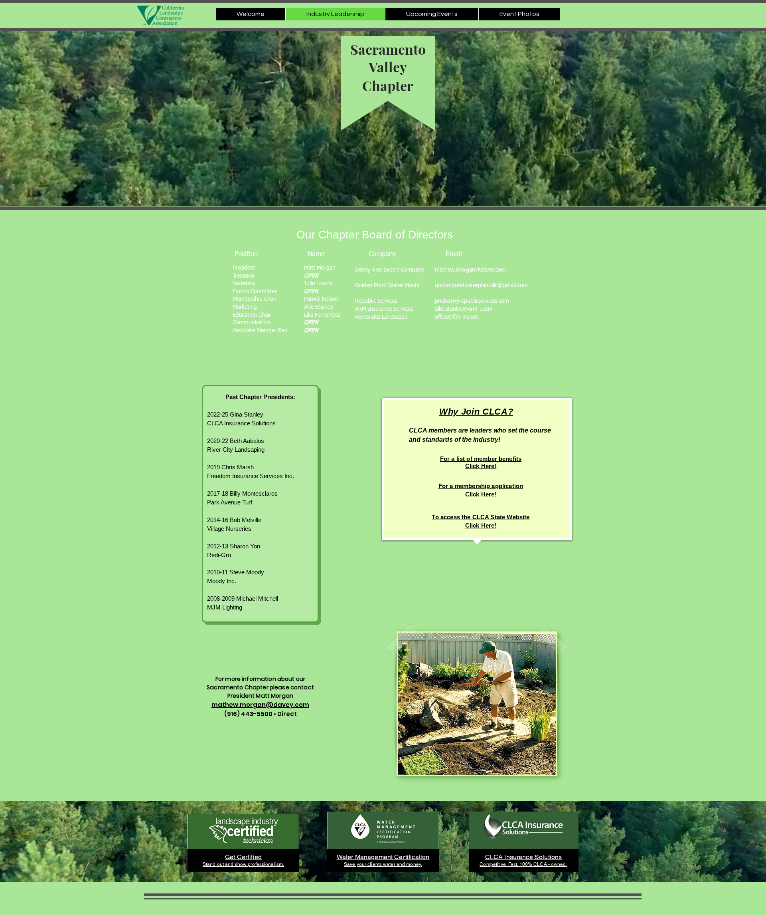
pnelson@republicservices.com (472, 301)
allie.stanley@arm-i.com (464, 309)
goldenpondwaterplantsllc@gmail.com (481, 285)
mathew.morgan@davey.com (470, 270)
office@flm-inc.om (457, 317)
